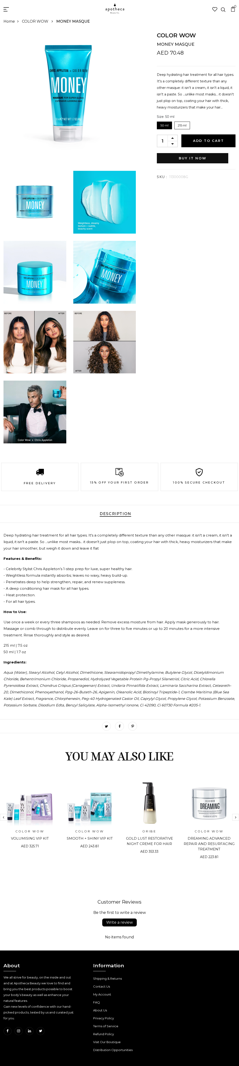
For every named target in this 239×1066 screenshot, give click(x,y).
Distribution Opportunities (113, 1050)
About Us (100, 1010)
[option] (30, 816)
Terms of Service (105, 1026)
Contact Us (101, 986)
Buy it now (193, 158)
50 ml (164, 124)
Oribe (149, 831)
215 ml (182, 124)
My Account (102, 994)
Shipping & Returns (107, 978)
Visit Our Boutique (107, 1042)
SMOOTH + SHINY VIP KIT (90, 838)
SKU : (162, 177)
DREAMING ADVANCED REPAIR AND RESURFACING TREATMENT (209, 843)
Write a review (119, 922)
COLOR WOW (35, 21)
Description (115, 514)
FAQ (96, 1002)
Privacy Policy (103, 1018)
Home (9, 21)
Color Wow (176, 35)
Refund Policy (103, 1034)
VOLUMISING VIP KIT (30, 838)
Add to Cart (208, 141)
